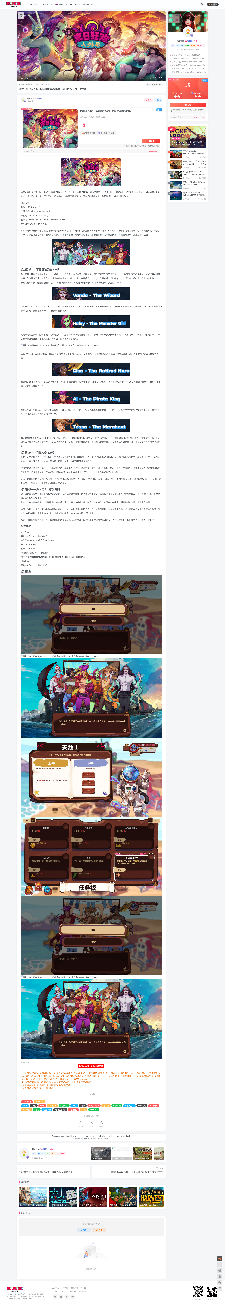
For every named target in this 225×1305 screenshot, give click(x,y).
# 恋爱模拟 (47, 1110)
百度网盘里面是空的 (184, 259)
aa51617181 (181, 264)
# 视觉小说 (117, 1105)
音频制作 (183, 226)
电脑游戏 (30, 84)
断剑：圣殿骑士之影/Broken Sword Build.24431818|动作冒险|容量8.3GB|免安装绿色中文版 (194, 165)
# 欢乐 (74, 1105)
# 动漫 (83, 1105)
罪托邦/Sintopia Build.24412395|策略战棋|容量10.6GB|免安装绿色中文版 (194, 153)
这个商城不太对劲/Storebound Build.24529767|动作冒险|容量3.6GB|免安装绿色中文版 (189, 72)
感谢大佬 (180, 251)
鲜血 (172, 215)
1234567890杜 (182, 300)
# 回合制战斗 (129, 1105)
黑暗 (187, 211)
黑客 (192, 211)
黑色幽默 (188, 208)
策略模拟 (40, 1101)
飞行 (194, 219)
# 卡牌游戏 (26, 1110)
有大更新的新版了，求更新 (187, 295)
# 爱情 (37, 1110)
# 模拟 (42, 1105)
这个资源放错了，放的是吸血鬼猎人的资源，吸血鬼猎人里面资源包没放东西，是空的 (191, 285)
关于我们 (84, 1287)
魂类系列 (185, 215)
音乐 (181, 230)
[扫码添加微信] (219, 1282)
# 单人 (25, 1105)
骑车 (178, 219)
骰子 (172, 219)
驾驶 (183, 219)
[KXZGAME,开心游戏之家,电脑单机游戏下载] (15, 1289)
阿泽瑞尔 (180, 256)
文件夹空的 (181, 267)
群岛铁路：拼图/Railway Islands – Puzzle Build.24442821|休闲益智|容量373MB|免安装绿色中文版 (189, 58)
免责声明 (74, 1287)
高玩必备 (194, 215)
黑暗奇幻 (179, 211)
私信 (159, 99)
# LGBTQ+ (93, 1110)
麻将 (198, 211)
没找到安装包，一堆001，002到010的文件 (191, 305)
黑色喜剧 (197, 208)
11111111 (180, 275)
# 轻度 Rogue (94, 1105)
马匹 (189, 219)
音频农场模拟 (194, 226)
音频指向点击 (191, 223)
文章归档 (65, 1287)
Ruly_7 (179, 240)
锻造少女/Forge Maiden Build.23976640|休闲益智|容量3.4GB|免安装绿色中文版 (189, 55)
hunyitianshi (182, 280)
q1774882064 (182, 272)
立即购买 (150, 141)
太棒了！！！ (182, 243)
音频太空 (174, 226)
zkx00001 (180, 292)
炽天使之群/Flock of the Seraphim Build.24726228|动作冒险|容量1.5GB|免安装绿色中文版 (194, 175)
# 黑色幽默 (73, 1110)
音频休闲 (174, 230)
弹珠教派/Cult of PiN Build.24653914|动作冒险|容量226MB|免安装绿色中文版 (189, 68)
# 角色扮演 (52, 1105)
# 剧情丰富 (64, 1105)
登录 (85, 1230)
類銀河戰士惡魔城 (177, 223)
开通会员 (214, 4)
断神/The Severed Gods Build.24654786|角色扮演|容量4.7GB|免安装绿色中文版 (194, 195)
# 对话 (83, 1110)
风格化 (200, 219)
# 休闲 (33, 1105)
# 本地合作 (153, 1105)
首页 (22, 84)
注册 (100, 1230)
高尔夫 (202, 215)
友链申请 (55, 1287)
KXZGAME (69, 1291)
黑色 (172, 211)
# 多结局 (106, 1105)
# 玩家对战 (142, 1105)
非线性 (187, 230)
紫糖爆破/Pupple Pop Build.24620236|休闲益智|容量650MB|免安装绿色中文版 (189, 65)
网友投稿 (30, 98)
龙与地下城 (175, 208)
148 (54, 1154)
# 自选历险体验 (60, 1110)
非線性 (194, 230)
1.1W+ (41, 1154)
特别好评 (39, 84)
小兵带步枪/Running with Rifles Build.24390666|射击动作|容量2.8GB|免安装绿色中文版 (189, 61)
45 (49, 1154)
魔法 (178, 215)
